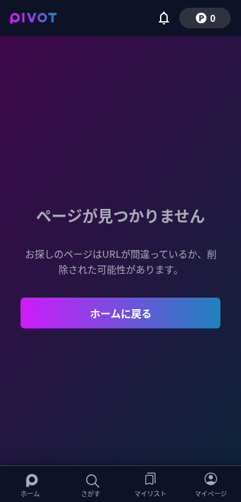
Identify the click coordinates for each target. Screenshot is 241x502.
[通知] (164, 18)
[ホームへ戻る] (33, 18)
